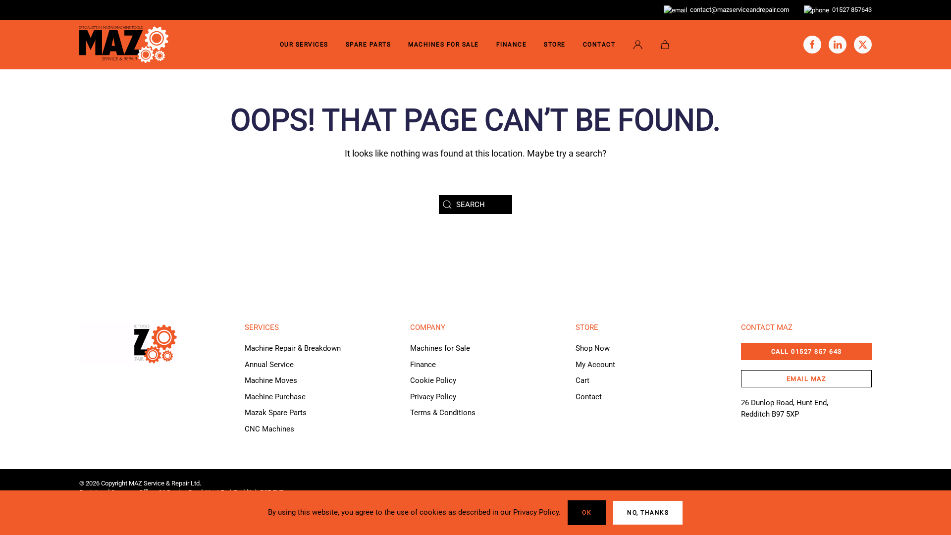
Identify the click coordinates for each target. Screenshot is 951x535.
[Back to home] (123, 44)
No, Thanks (648, 512)
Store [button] (555, 44)
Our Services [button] (304, 44)
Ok (586, 512)
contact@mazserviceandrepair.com (738, 9)
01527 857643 (850, 9)
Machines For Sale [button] (443, 44)
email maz (807, 378)
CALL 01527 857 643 (806, 351)
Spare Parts (368, 44)
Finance (511, 44)
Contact (599, 44)
